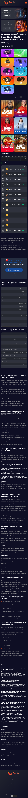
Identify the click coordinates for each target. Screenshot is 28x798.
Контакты (14, 781)
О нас (14, 777)
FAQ (14, 787)
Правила (14, 779)
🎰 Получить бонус (14, 270)
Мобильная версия (14, 783)
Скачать (14, 789)
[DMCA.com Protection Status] (14, 796)
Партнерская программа (14, 785)
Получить (6, 15)
